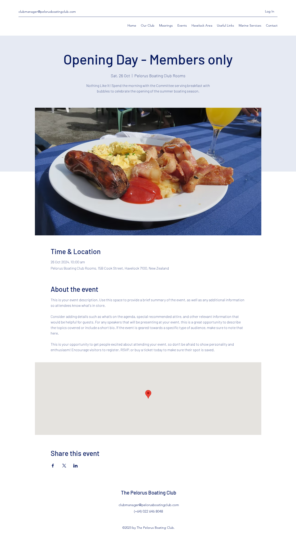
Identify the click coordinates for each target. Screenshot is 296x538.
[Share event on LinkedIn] (75, 465)
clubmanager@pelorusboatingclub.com (47, 11)
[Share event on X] (64, 465)
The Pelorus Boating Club (148, 492)
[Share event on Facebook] (53, 465)
